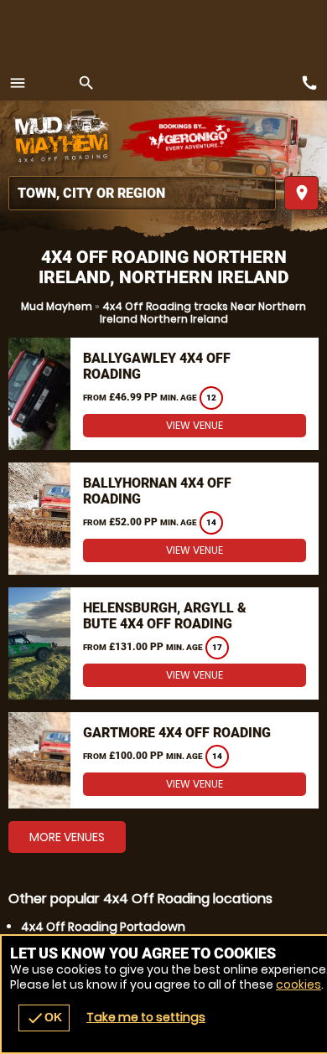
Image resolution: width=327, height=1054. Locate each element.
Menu (17, 83)
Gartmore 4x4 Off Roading (177, 733)
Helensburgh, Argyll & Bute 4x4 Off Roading (165, 616)
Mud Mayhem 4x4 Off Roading (62, 138)
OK (44, 1018)
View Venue (194, 425)
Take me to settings (145, 1017)
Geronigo (190, 138)
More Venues (67, 837)
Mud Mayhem (56, 306)
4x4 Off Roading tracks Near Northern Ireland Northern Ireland (203, 312)
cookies (298, 984)
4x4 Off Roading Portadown (103, 926)
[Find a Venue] (142, 193)
